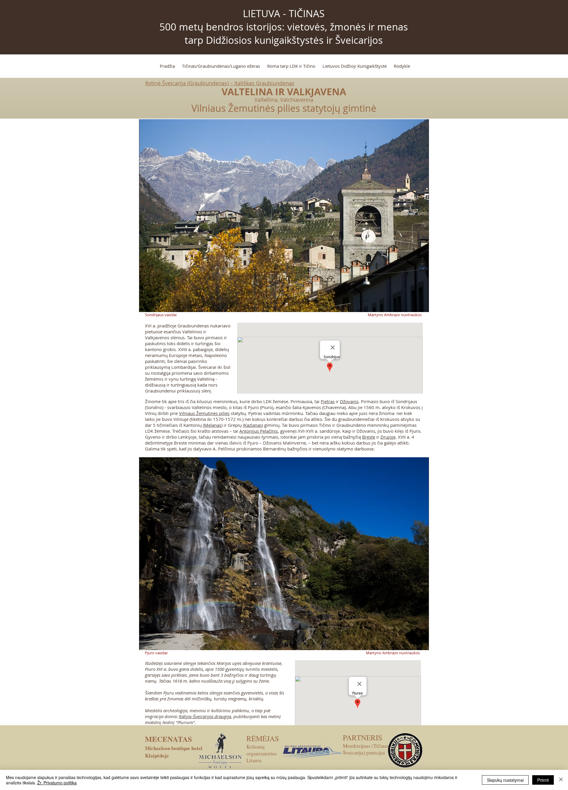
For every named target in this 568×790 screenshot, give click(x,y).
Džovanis (349, 401)
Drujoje (388, 437)
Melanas (212, 425)
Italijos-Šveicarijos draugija (205, 716)
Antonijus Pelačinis (258, 431)
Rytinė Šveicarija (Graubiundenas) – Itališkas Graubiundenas (219, 83)
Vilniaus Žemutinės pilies (204, 413)
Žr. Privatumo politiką (57, 783)
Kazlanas (253, 425)
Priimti (543, 780)
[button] (284, 215)
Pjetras (328, 401)
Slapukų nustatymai (505, 780)
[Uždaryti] (560, 780)
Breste (368, 437)
